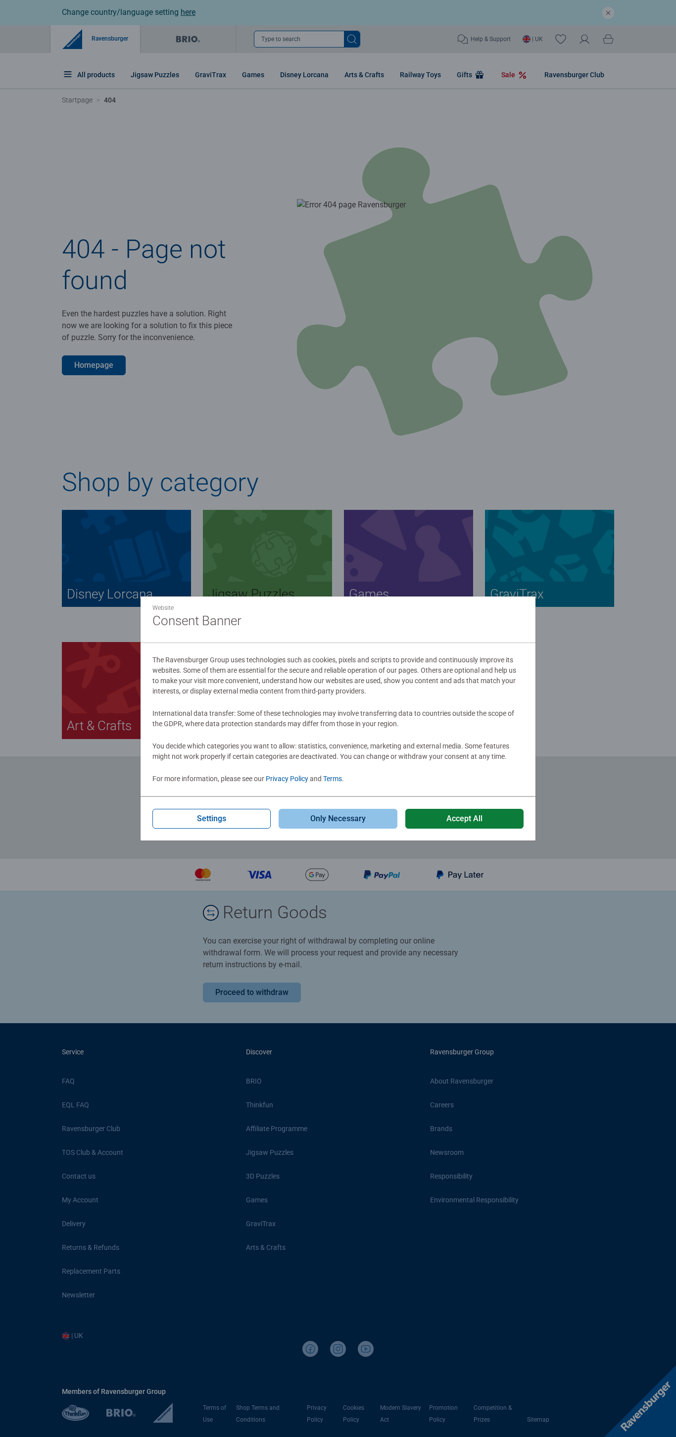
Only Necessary (338, 818)
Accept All (464, 818)
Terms (332, 779)
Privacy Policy (287, 779)
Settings (211, 818)
